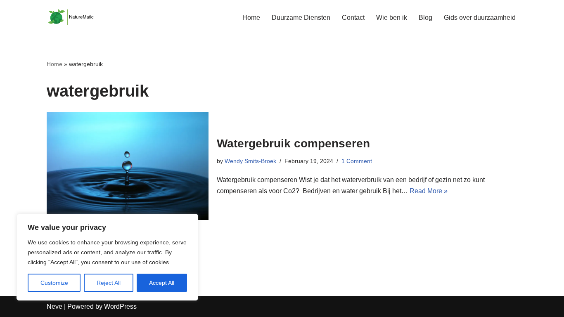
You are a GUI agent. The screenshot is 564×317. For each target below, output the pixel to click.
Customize (54, 282)
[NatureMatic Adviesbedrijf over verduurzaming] (71, 17)
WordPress (120, 306)
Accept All (161, 282)
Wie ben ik (391, 17)
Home (251, 17)
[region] (107, 257)
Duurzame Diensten (301, 17)
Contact (353, 17)
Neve (54, 306)
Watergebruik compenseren (293, 143)
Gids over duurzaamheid (480, 17)
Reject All (109, 282)
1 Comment (356, 161)
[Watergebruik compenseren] (128, 166)
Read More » (429, 190)
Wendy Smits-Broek (250, 161)
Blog (425, 17)
